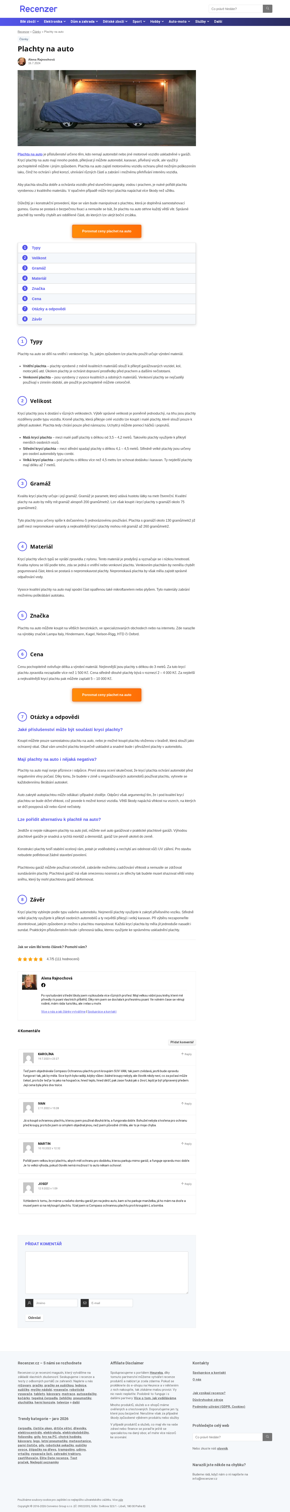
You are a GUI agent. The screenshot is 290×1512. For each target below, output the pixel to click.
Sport (137, 22)
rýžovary (24, 1385)
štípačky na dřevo (42, 1449)
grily (37, 1437)
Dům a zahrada (82, 22)
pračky (37, 1385)
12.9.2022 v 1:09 (47, 1188)
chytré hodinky (69, 1437)
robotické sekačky (60, 1445)
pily (41, 1445)
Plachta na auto (30, 154)
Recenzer (23, 31)
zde (120, 1499)
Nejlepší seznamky (44, 1462)
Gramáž (39, 268)
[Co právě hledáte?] (267, 9)
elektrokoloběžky (75, 1432)
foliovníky (25, 1437)
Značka (38, 289)
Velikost (39, 258)
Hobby (155, 22)
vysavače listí (41, 1454)
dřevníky (79, 1428)
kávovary (24, 1441)
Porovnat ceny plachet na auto (106, 231)
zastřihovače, (28, 1458)
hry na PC (49, 1437)
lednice (80, 1385)
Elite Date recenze (54, 1458)
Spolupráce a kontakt (102, 1011)
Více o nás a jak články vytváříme (63, 1011)
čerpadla (24, 1428)
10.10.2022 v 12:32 (49, 1148)
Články (36, 31)
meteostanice (80, 1441)
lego (36, 1441)
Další (218, 22)
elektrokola (52, 1432)
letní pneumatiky (54, 1441)
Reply (187, 1054)
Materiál (39, 278)
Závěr (37, 319)
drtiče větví (63, 1428)
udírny (81, 1449)
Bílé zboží (27, 22)
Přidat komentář (182, 1042)
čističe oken (42, 1428)
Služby (200, 22)
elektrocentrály (30, 1432)
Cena (36, 299)
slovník (222, 1448)
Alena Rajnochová (41, 59)
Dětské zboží (113, 22)
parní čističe (27, 1445)
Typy (36, 248)
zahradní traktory (67, 1454)
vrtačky (23, 1454)
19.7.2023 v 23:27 (48, 1058)
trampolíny (66, 1449)
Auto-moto (178, 22)
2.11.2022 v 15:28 (48, 1108)
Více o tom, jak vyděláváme (155, 1398)
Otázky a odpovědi (49, 309)
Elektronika (53, 22)
